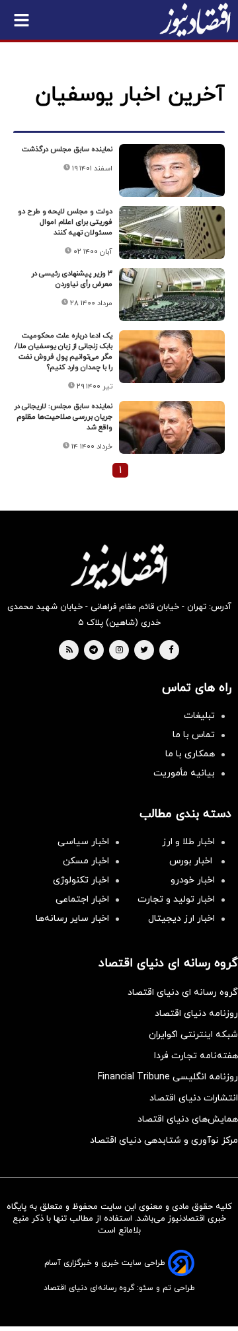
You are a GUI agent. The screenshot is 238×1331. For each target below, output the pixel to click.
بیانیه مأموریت (184, 773)
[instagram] (119, 651)
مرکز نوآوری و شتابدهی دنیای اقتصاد (164, 1140)
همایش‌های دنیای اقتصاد (188, 1119)
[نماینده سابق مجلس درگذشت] (172, 170)
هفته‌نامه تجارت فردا (196, 1056)
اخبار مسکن (86, 861)
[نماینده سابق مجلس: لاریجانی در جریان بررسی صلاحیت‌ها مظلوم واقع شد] (172, 427)
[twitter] (144, 651)
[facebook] (171, 651)
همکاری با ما (190, 754)
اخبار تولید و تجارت (176, 899)
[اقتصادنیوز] (119, 567)
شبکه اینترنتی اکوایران (193, 1034)
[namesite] (195, 20)
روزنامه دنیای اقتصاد (196, 1013)
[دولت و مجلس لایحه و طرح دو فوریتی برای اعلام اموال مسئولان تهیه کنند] (172, 232)
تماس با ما (194, 735)
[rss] (69, 651)
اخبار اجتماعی (82, 899)
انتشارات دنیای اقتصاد (193, 1098)
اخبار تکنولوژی (81, 880)
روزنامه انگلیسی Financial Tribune (168, 1077)
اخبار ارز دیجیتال (181, 918)
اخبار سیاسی (83, 842)
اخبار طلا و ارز (188, 842)
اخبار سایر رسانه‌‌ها (72, 918)
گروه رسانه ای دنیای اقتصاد (183, 992)
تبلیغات (199, 715)
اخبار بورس (192, 861)
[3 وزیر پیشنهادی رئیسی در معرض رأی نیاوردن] (172, 294)
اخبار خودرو (193, 880)
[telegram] (93, 651)
